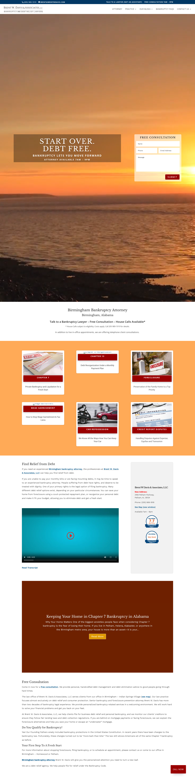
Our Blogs (145, 9)
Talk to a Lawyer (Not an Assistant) (124, 2)
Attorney (117, 9)
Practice (129, 9)
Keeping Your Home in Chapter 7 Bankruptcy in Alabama (97, 616)
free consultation (49, 687)
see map (146, 696)
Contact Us (183, 9)
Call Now (178, 769)
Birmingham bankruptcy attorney (65, 469)
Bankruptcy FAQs (165, 9)
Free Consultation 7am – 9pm (158, 2)
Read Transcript (30, 567)
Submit (172, 177)
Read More (97, 636)
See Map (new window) (145, 507)
